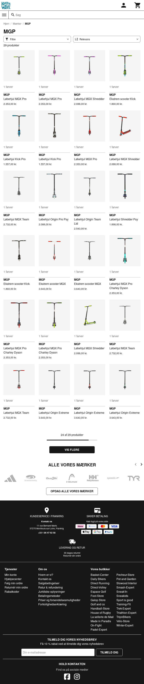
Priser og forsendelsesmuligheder (59, 600)
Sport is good (124, 600)
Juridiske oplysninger (51, 592)
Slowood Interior (126, 583)
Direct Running (100, 583)
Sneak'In (121, 592)
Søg (18, 15)
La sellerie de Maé (102, 617)
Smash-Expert (125, 587)
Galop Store (98, 600)
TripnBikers (123, 617)
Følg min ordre (14, 583)
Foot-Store (97, 596)
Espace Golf (98, 592)
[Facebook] (67, 677)
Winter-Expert (124, 625)
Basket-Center (100, 575)
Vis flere (72, 450)
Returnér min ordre (16, 587)
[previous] (135, 465)
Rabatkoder (12, 592)
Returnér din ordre (72, 555)
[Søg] (13, 15)
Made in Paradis (101, 621)
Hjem (6, 23)
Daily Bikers (98, 579)
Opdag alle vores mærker (72, 491)
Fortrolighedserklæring (52, 604)
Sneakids (122, 596)
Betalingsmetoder (49, 596)
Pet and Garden (126, 579)
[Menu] (4, 15)
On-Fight (96, 625)
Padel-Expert (99, 629)
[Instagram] (76, 677)
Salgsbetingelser (48, 583)
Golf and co (98, 604)
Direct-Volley (98, 587)
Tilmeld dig (109, 652)
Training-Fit (123, 604)
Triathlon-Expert (126, 613)
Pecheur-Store (125, 575)
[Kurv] (137, 5)
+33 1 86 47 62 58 (46, 532)
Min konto (11, 575)
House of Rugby (101, 613)
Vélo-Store (123, 621)
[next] (141, 465)
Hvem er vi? (45, 575)
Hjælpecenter (13, 579)
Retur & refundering (50, 587)
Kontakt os (46, 521)
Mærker (17, 23)
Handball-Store (100, 608)
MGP (7, 95)
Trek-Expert (123, 608)
